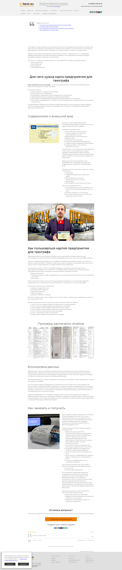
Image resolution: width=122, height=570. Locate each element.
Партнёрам (36, 13)
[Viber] (63, 528)
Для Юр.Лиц (30, 10)
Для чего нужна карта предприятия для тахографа (55, 25)
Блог (29, 13)
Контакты (23, 13)
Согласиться (10, 564)
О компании (53, 10)
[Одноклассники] (57, 528)
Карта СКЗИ (89, 558)
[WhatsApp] (65, 528)
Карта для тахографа (41, 10)
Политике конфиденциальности (11, 560)
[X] (61, 528)
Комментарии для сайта (87, 551)
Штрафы (53, 560)
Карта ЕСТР (89, 562)
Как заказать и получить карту (49, 30)
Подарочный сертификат (49, 13)
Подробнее (23, 564)
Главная (23, 10)
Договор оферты (55, 562)
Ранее (40, 540)
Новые (29, 540)
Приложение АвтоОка (66, 10)
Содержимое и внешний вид (49, 26)
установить (56, 6)
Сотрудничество (72, 562)
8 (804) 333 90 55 (96, 4)
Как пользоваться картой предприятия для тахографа (56, 28)
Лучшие (35, 540)
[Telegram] (67, 528)
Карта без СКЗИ (90, 560)
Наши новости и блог (74, 560)
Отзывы (76, 10)
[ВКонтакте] (55, 528)
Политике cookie (23, 558)
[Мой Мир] (59, 528)
